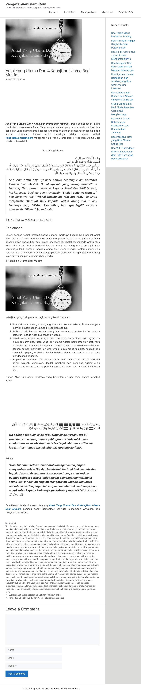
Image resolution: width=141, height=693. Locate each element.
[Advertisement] (52, 102)
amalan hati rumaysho (40, 547)
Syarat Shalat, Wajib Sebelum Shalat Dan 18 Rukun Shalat (35, 595)
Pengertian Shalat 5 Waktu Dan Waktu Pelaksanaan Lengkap (36, 598)
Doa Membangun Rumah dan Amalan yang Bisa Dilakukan (122, 96)
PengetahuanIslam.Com (26, 4)
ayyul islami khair (77, 559)
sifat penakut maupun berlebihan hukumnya (52, 589)
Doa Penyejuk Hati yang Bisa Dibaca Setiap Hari (121, 140)
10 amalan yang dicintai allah (22, 526)
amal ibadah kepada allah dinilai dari (38, 532)
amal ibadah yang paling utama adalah (74, 532)
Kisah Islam (107, 12)
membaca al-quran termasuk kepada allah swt (38, 577)
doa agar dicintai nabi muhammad (69, 562)
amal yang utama (21, 547)
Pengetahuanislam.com (19, 137)
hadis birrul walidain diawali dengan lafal (42, 565)
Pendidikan (69, 12)
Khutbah (13, 523)
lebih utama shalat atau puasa (68, 574)
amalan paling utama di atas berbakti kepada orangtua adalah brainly (48, 550)
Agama (52, 12)
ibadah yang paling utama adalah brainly (31, 571)
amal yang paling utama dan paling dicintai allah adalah (38, 544)
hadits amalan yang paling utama (77, 565)
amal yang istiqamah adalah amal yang (33, 541)
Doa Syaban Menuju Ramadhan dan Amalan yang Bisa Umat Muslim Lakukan (122, 81)
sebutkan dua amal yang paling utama (74, 580)
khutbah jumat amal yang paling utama (36, 574)
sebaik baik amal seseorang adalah (39, 580)
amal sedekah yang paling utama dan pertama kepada (47, 538)
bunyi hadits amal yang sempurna (37, 562)
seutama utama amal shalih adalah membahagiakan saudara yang (47, 586)
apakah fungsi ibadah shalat (55, 559)
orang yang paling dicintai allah (75, 577)
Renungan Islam (88, 12)
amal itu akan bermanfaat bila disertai (64, 535)
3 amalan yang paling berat (22, 529)
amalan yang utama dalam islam (46, 556)
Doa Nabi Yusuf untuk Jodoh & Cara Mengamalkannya (123, 55)
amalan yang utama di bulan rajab (78, 556)
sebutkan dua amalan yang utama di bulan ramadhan (30, 583)
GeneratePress (72, 688)
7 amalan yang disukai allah (48, 529)
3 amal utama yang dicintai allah (51, 526)
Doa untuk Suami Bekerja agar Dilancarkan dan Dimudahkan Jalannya (120, 125)
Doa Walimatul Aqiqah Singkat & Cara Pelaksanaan (123, 44)
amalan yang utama (22, 556)
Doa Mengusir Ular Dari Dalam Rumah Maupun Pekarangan (122, 67)
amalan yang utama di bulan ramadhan (23, 559)
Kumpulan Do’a (125, 12)
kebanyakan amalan (60, 571)
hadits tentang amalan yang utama (54, 568)
